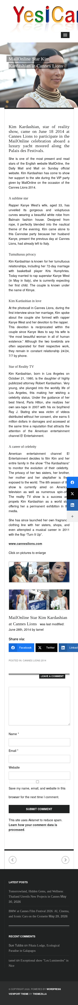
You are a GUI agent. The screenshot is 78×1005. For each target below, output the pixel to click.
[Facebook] (72, 482)
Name (14, 734)
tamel (12, 960)
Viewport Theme (19, 993)
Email (13, 750)
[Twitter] (72, 493)
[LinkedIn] (72, 505)
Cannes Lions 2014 (34, 660)
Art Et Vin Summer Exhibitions (13, 860)
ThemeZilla (40, 993)
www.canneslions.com (25, 543)
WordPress (54, 989)
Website (14, 767)
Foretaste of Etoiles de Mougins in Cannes (65, 860)
